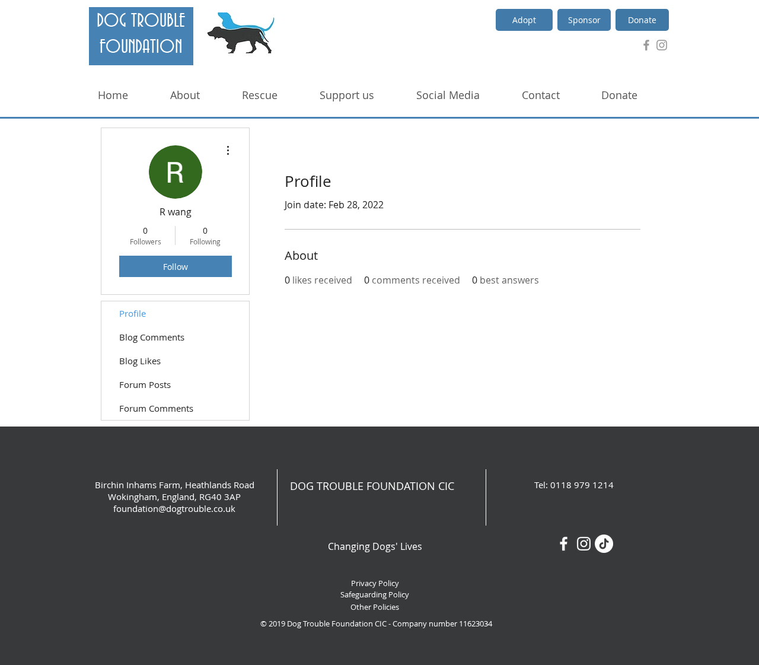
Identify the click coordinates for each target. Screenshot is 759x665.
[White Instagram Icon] (584, 543)
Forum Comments (156, 408)
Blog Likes (140, 361)
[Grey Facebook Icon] (646, 45)
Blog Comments (151, 337)
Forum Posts (145, 384)
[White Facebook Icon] (563, 543)
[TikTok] (604, 543)
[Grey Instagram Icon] (662, 45)
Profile (132, 313)
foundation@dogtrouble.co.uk (174, 508)
